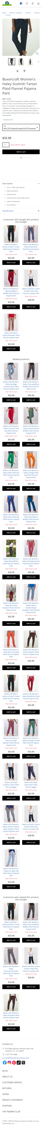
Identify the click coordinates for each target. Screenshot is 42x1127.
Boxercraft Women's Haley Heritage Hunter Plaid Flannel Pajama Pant (31, 741)
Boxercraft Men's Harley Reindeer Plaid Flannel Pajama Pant (11, 335)
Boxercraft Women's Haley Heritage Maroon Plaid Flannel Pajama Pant (11, 741)
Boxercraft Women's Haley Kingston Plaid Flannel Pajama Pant (31, 652)
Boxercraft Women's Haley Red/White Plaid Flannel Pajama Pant (31, 696)
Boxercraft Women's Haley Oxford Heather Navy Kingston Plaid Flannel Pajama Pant (11, 827)
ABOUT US (7, 1076)
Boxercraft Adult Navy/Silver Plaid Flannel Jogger (30, 784)
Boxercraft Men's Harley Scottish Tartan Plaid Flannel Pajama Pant (11, 248)
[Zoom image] (38, 54)
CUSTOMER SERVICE (12, 1082)
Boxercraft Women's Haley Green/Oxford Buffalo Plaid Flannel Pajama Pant (31, 429)
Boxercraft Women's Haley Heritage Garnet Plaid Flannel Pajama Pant (31, 562)
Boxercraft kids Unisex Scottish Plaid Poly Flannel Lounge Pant (31, 291)
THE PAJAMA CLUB (11, 1111)
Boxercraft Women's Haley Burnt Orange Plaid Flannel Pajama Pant (11, 653)
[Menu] (38, 3)
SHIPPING (7, 1106)
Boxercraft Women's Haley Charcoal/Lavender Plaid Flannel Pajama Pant (11, 971)
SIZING (5, 1094)
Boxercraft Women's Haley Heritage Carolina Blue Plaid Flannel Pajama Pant (11, 385)
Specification (8, 211)
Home (4, 13)
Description (7, 183)
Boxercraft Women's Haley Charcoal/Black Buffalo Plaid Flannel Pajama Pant (31, 385)
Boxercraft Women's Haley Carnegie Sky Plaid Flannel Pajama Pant (11, 872)
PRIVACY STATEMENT (12, 1100)
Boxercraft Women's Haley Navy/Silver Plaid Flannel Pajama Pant (31, 248)
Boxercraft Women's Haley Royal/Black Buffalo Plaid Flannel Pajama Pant (31, 518)
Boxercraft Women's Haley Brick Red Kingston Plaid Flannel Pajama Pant (11, 606)
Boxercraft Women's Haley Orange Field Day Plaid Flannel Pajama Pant (31, 473)
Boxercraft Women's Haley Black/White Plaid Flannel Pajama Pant (11, 562)
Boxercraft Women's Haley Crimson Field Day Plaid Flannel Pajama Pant (11, 429)
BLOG (5, 1071)
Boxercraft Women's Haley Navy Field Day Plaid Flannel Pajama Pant (11, 518)
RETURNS (7, 1088)
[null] (17, 71)
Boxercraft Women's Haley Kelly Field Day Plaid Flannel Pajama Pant (11, 473)
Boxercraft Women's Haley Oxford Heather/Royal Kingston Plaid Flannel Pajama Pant (31, 608)
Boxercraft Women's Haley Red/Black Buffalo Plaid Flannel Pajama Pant (11, 292)
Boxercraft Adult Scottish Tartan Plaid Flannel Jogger (11, 784)
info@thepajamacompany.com (17, 1058)
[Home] (6, 3)
